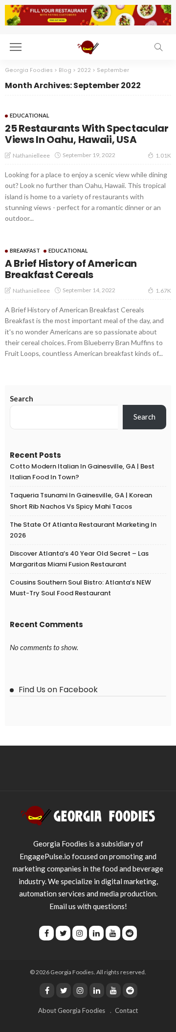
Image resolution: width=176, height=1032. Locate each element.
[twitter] (63, 990)
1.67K (163, 290)
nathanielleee (31, 155)
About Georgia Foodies (71, 1010)
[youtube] (113, 990)
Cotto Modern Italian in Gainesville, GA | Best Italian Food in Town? (82, 472)
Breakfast (25, 250)
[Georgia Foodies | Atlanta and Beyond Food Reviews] (88, 46)
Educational (29, 115)
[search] (158, 47)
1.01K (163, 155)
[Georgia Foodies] (87, 814)
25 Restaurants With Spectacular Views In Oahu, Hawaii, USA (87, 133)
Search (21, 398)
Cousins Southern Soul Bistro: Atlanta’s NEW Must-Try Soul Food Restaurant (80, 588)
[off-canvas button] (16, 47)
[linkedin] (96, 990)
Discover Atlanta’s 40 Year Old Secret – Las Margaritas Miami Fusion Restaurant (79, 559)
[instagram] (80, 990)
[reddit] (130, 990)
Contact (126, 1010)
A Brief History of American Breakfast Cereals (71, 269)
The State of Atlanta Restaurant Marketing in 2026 (83, 530)
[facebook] (47, 990)
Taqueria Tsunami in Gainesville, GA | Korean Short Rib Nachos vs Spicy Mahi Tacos (81, 501)
